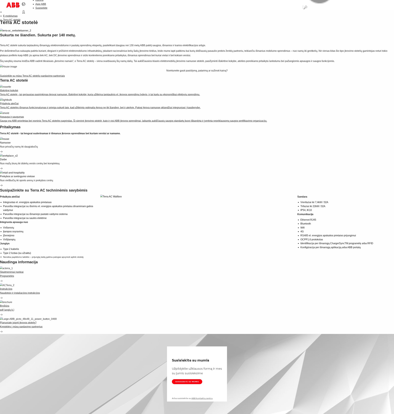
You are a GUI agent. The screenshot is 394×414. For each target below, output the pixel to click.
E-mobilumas (10, 16)
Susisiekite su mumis (187, 381)
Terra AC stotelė (11, 19)
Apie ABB (40, 4)
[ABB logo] (13, 5)
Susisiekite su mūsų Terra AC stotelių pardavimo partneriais (32, 76)
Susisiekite (41, 8)
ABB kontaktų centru (202, 398)
